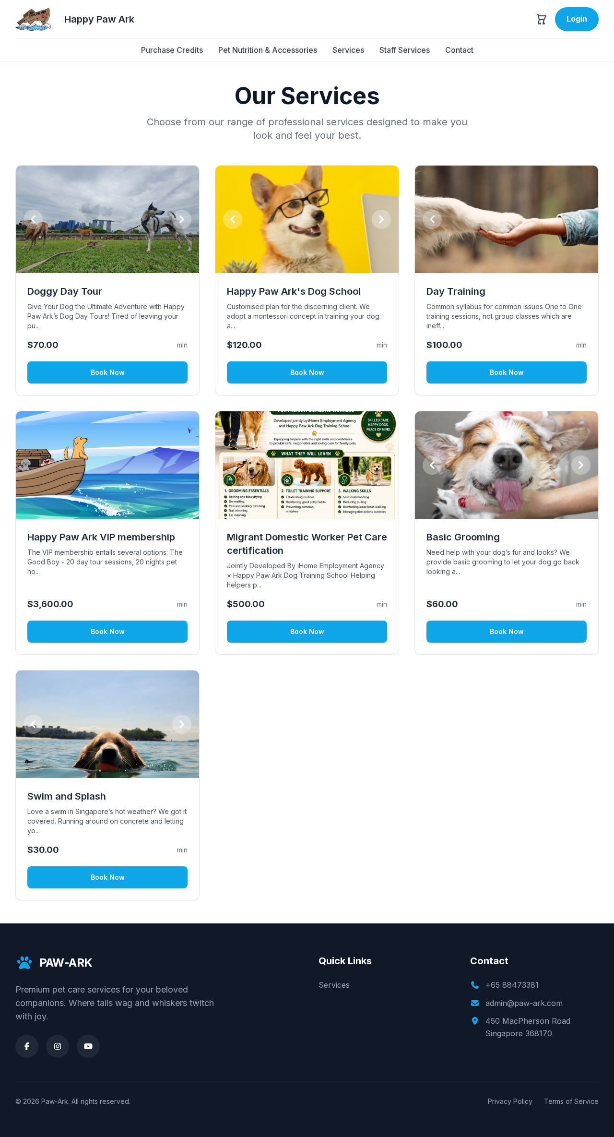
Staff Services (404, 50)
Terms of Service (571, 1101)
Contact (459, 50)
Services (348, 50)
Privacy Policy (510, 1101)
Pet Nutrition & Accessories (267, 50)
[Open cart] (541, 19)
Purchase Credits (172, 50)
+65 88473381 (512, 985)
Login (577, 19)
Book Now (108, 372)
